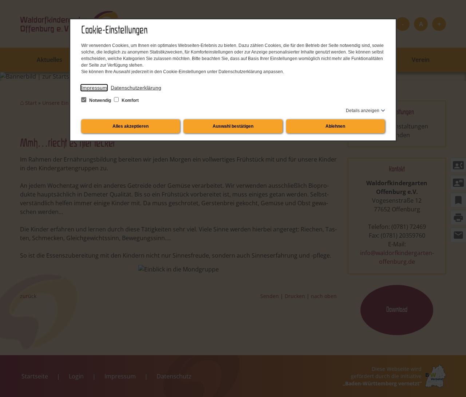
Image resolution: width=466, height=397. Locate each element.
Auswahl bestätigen (233, 126)
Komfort (130, 100)
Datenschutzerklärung (136, 88)
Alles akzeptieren (130, 126)
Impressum (94, 88)
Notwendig (100, 100)
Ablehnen (335, 126)
